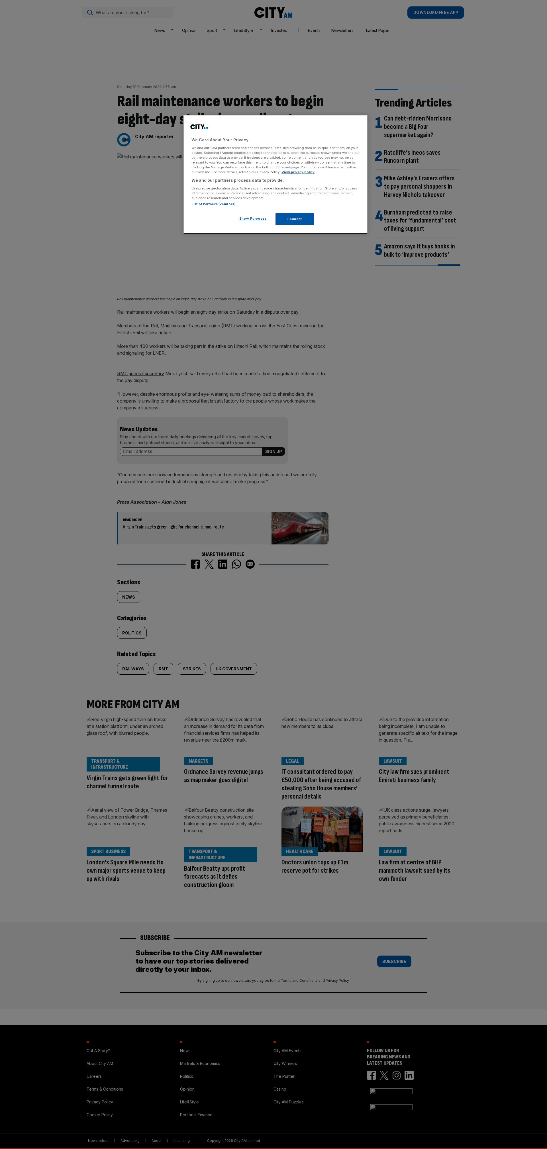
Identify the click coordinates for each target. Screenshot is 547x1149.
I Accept (294, 219)
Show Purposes (253, 219)
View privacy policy (298, 172)
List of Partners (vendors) (213, 204)
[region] (275, 174)
